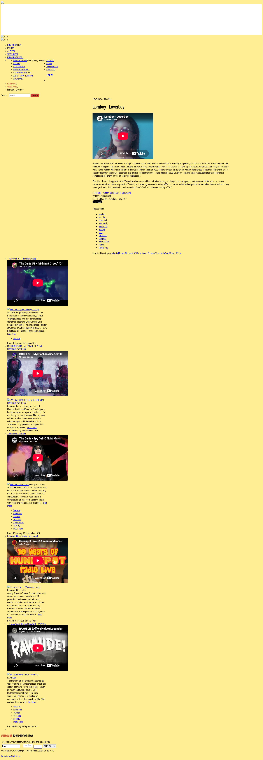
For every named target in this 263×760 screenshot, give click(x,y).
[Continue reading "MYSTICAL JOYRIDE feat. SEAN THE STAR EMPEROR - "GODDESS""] (27, 403)
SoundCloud (115, 192)
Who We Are (52, 66)
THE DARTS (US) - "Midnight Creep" (22, 258)
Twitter (105, 192)
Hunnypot (11, 83)
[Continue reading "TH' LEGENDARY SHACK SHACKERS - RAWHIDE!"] (27, 677)
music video (104, 241)
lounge (102, 229)
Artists (11, 51)
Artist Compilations (23, 75)
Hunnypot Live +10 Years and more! (22, 536)
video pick (103, 220)
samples (102, 238)
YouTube (17, 519)
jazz (100, 232)
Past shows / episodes (36, 60)
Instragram (18, 528)
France (101, 244)
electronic (103, 226)
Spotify (16, 525)
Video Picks (12, 54)
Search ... (5, 95)
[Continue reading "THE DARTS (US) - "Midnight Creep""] (23, 309)
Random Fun (19, 66)
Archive (50, 60)
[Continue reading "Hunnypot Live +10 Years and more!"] (23, 587)
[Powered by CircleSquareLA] (131, 19)
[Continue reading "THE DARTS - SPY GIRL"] (18, 484)
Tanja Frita (103, 247)
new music (103, 223)
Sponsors (18, 78)
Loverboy (102, 217)
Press (49, 63)
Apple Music (18, 522)
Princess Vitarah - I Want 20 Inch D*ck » (164, 253)
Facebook (97, 192)
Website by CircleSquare (11, 756)
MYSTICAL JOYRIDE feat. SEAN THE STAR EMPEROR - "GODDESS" (24, 347)
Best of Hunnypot (22, 72)
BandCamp (126, 192)
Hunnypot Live (14, 45)
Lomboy (102, 214)
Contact (50, 69)
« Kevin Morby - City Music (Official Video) (130, 253)
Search (35, 95)
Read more (11, 333)
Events (10, 48)
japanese (103, 235)
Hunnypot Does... (15, 57)
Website (16, 338)
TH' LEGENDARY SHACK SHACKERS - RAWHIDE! (26, 623)
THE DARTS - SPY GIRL (16, 433)
